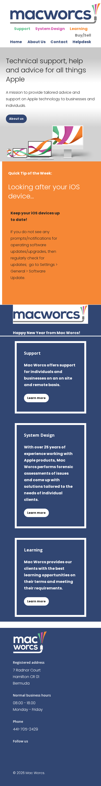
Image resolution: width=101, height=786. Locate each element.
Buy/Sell (83, 35)
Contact (59, 42)
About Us (36, 42)
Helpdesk (82, 42)
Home (16, 42)
